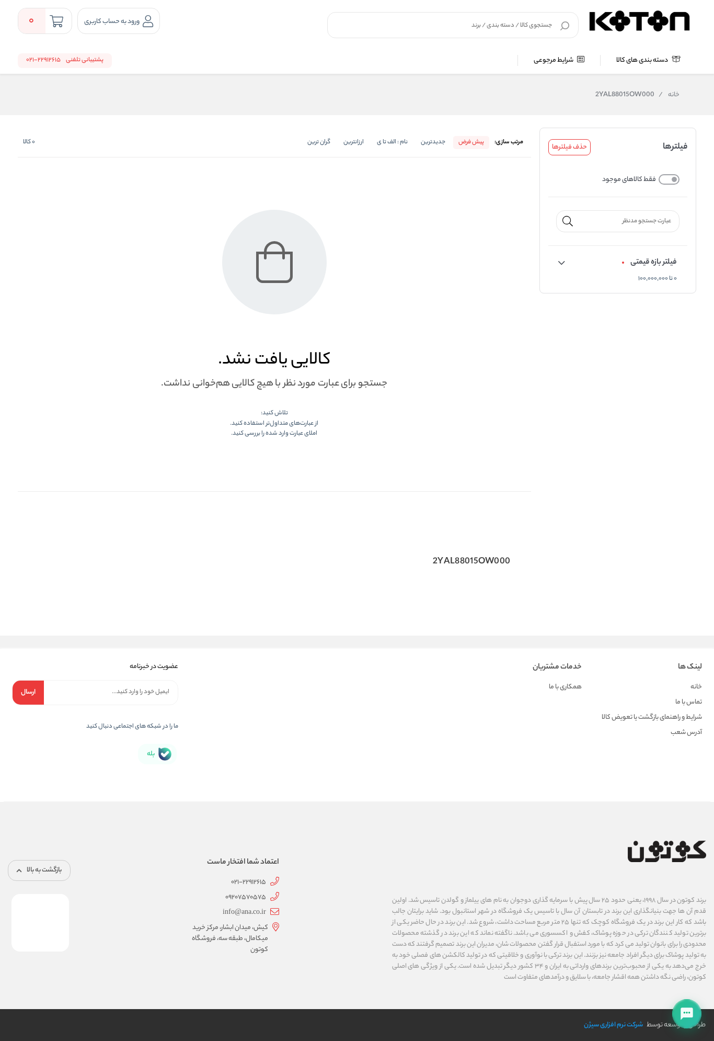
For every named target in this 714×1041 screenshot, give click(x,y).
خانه (669, 95)
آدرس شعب (686, 732)
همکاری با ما (565, 687)
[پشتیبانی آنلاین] (686, 1013)
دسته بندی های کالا (642, 60)
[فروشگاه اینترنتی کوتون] (640, 19)
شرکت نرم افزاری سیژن (613, 1025)
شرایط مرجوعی (554, 60)
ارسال (28, 692)
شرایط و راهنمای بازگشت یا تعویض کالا (652, 717)
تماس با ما (688, 702)
